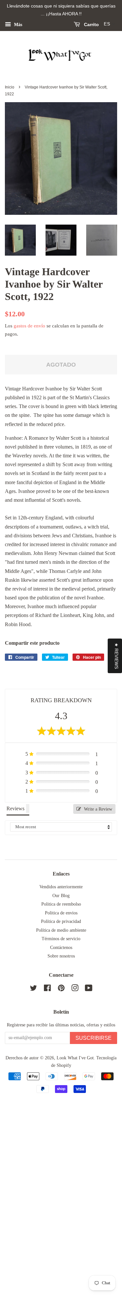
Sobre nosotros (61, 956)
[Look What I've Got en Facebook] (47, 989)
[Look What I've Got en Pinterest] (61, 989)
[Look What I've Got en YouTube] (88, 989)
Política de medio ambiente (61, 930)
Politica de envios (61, 912)
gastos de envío (29, 325)
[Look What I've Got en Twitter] (33, 989)
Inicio (9, 87)
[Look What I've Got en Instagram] (74, 989)
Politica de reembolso (61, 904)
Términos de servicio (61, 938)
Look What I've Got (75, 1057)
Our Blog (61, 895)
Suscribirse (93, 1038)
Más (17, 24)
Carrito (91, 24)
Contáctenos (61, 947)
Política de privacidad (61, 921)
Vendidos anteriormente (61, 886)
